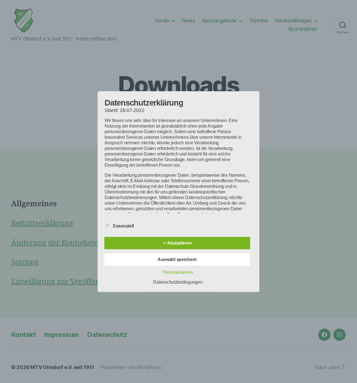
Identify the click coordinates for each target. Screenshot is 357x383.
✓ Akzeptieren (177, 242)
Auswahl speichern (177, 259)
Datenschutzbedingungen (177, 281)
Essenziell (124, 225)
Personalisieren (178, 272)
